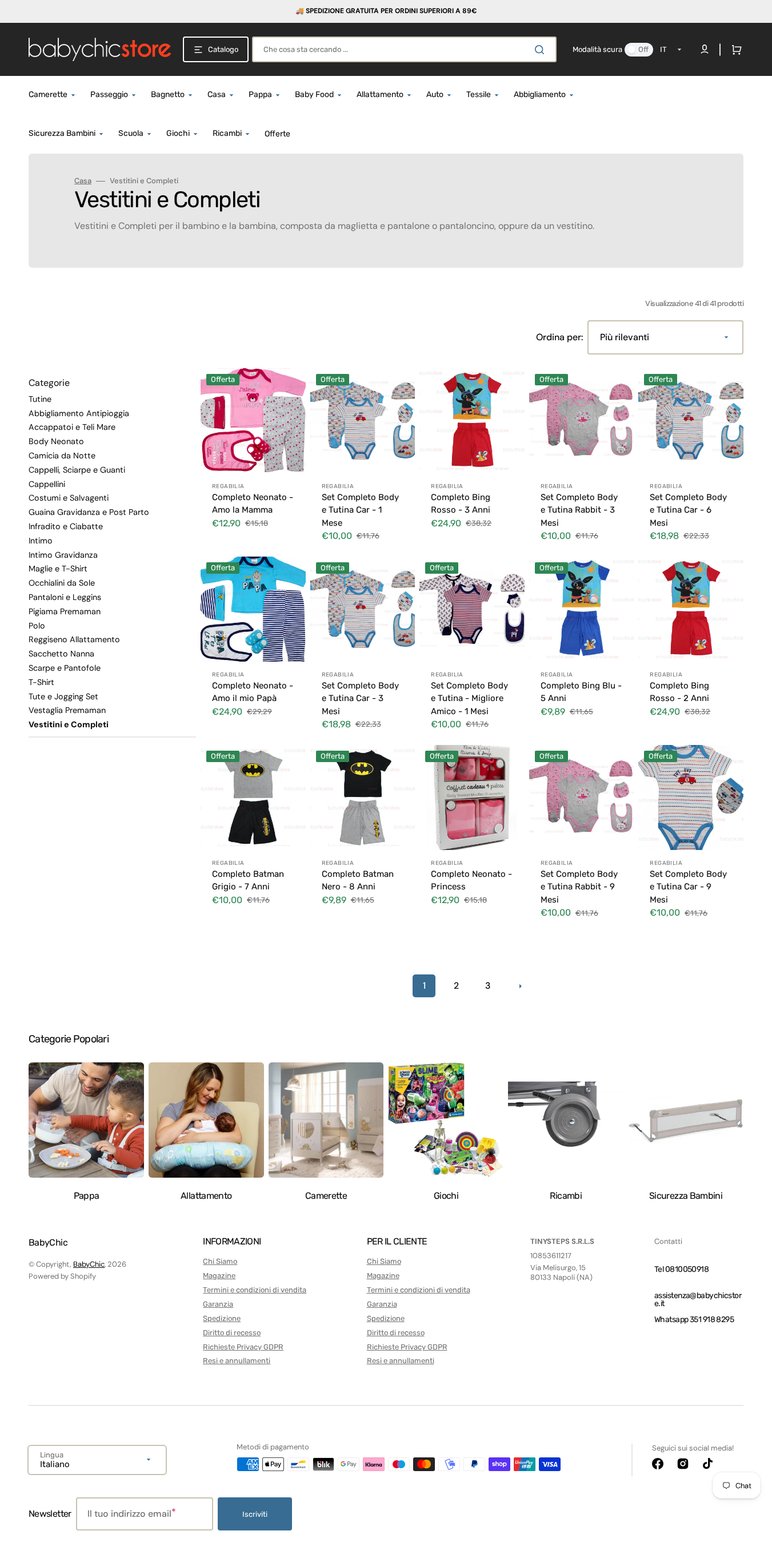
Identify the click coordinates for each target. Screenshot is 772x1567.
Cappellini (47, 484)
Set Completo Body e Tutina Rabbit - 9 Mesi (579, 887)
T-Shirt (41, 682)
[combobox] (404, 49)
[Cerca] (542, 49)
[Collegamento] (386, 11)
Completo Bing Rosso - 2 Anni (679, 692)
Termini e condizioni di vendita (254, 1290)
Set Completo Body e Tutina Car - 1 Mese (360, 510)
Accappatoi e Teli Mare (72, 427)
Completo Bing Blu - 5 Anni (581, 692)
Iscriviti (254, 1514)
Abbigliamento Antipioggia (79, 413)
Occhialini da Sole (62, 583)
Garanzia (218, 1304)
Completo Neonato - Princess (471, 880)
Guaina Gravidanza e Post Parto (89, 512)
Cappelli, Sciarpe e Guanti (77, 470)
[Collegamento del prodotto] (253, 460)
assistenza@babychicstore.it (697, 1299)
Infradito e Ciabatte (66, 526)
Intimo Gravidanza (63, 555)
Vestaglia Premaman (67, 710)
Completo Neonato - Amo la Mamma (252, 503)
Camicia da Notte (62, 455)
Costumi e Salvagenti (69, 498)
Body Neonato (56, 441)
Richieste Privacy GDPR (243, 1347)
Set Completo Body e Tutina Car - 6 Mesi (688, 510)
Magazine (219, 1275)
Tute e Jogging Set (63, 696)
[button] (734, 49)
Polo (37, 626)
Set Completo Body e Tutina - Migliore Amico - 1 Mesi (469, 698)
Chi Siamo (220, 1261)
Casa (82, 181)
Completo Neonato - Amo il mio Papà (252, 692)
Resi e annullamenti (236, 1360)
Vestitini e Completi (69, 724)
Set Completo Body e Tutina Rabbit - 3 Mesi (579, 510)
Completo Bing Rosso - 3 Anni (460, 503)
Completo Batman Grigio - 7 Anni (248, 880)
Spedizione (222, 1318)
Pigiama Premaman (65, 611)
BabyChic (89, 1264)
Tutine (40, 399)
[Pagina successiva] (520, 985)
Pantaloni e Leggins (65, 597)
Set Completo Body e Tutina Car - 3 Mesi (360, 698)
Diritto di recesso (232, 1332)
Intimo (41, 540)
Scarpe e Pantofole (65, 668)
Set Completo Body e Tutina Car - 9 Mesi (688, 887)
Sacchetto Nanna (61, 653)
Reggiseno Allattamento (74, 639)
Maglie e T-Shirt (58, 568)
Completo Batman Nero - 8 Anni (358, 880)
